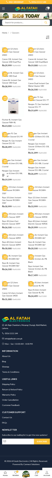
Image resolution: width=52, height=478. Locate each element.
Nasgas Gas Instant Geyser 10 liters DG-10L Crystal (39, 146)
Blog (4, 361)
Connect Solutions (31, 464)
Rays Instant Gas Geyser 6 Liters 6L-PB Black (37, 269)
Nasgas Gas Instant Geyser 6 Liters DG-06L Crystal (12, 173)
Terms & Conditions (10, 372)
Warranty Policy (9, 395)
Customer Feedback (11, 405)
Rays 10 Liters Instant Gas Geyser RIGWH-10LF (12, 200)
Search (46, 22)
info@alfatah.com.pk (13, 338)
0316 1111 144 (11, 333)
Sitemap (5, 366)
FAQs (4, 422)
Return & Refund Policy (12, 389)
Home (4, 33)
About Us (6, 356)
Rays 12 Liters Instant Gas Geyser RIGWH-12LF (38, 200)
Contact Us (7, 417)
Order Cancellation (10, 400)
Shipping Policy (8, 384)
